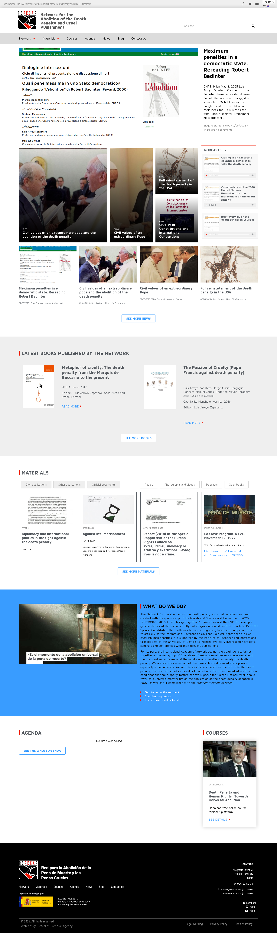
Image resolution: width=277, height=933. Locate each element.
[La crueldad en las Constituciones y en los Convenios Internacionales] (176, 219)
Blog (121, 38)
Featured (216, 125)
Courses (72, 38)
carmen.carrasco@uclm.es (237, 893)
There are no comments (218, 129)
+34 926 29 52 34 (242, 883)
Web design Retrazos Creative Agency (47, 926)
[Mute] (252, 175)
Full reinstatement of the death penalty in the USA (226, 290)
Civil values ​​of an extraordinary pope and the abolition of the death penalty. (105, 292)
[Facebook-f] (243, 4)
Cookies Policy (244, 924)
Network (25, 38)
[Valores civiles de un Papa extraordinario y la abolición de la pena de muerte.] (63, 195)
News (106, 38)
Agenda (90, 38)
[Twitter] (250, 4)
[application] (230, 175)
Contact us (138, 38)
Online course (216, 785)
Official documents (153, 528)
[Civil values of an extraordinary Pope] (131, 195)
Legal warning (194, 924)
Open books (88, 528)
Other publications (213, 528)
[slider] (233, 175)
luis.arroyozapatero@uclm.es (235, 889)
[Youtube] (257, 4)
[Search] (253, 26)
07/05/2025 (24, 303)
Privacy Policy (218, 924)
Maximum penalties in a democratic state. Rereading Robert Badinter (42, 292)
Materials (49, 38)
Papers (25, 528)
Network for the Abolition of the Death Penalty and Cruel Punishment (63, 21)
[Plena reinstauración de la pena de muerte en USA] (176, 171)
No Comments (57, 303)
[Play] (206, 175)
